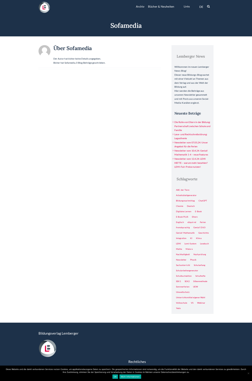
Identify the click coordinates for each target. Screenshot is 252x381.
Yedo (178, 308)
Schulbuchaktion (184, 276)
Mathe (179, 249)
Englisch (180, 222)
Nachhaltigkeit (183, 254)
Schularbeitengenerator (187, 270)
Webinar (201, 303)
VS (192, 303)
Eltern (195, 217)
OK (115, 376)
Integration (181, 238)
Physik (193, 259)
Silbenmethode (200, 281)
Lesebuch (204, 243)
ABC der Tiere (182, 190)
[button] (208, 6)
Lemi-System (190, 243)
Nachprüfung (200, 254)
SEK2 (187, 281)
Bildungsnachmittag (185, 200)
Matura (189, 249)
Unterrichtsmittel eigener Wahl (190, 297)
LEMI (178, 243)
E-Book (198, 211)
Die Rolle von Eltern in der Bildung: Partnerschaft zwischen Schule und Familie (192, 126)
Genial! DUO (199, 227)
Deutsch (191, 206)
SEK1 (178, 281)
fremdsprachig (183, 227)
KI (191, 238)
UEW (195, 286)
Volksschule (181, 303)
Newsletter (181, 259)
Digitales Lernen (183, 211)
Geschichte (203, 233)
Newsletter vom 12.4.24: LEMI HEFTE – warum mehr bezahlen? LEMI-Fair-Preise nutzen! (191, 162)
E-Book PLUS (182, 217)
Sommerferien (182, 286)
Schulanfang (199, 265)
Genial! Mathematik (185, 233)
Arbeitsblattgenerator (186, 195)
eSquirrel (192, 222)
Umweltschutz (182, 292)
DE (201, 6)
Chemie (179, 206)
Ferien (203, 222)
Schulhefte (200, 276)
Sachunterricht (183, 265)
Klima (199, 238)
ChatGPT (202, 200)
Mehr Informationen (130, 376)
